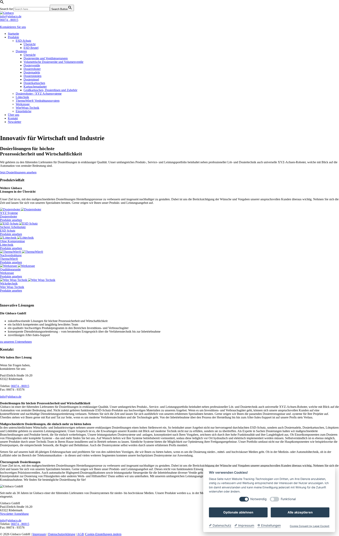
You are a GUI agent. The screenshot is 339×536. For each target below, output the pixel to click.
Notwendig (258, 499)
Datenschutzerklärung (61, 534)
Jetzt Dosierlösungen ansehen (18, 172)
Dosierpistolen (32, 76)
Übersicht (30, 44)
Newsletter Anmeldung (14, 513)
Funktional (288, 499)
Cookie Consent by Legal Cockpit (309, 526)
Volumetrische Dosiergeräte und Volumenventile (53, 61)
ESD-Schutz (23, 40)
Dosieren (21, 51)
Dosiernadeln (32, 72)
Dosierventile (32, 65)
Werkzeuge (23, 104)
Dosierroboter (32, 69)
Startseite (13, 33)
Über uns (13, 114)
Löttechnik (22, 97)
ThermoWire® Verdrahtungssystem (37, 100)
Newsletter (14, 121)
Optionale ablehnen (238, 512)
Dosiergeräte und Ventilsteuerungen (46, 58)
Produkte (13, 37)
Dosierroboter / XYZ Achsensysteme (39, 93)
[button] (2, 3)
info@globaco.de (10, 16)
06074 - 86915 (9, 20)
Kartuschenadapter (35, 86)
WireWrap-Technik (27, 107)
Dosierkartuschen (34, 83)
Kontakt (13, 118)
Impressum (39, 534)
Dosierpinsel (31, 79)
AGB (80, 534)
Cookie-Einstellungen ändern (103, 534)
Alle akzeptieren (300, 512)
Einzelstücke (23, 111)
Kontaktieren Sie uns (13, 27)
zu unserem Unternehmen (16, 341)
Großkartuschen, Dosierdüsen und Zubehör (50, 90)
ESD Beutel (31, 47)
